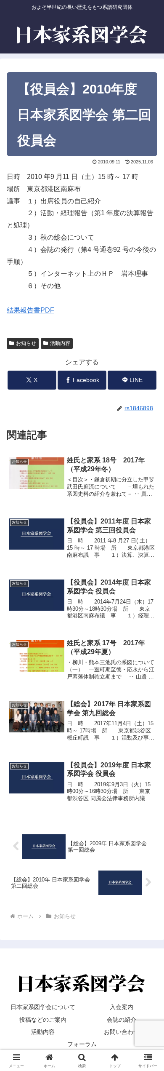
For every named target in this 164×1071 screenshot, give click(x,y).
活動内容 (60, 343)
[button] (147, 1012)
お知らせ (26, 343)
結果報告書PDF (30, 310)
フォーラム (82, 1044)
